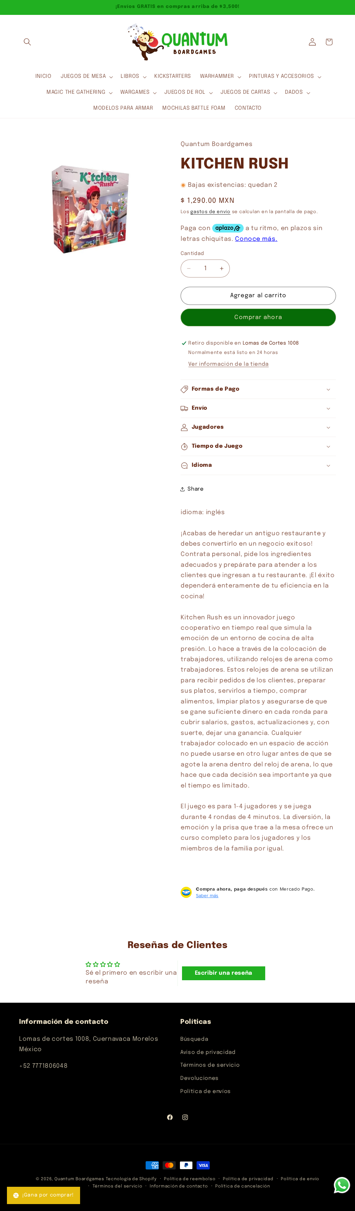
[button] (27, 42)
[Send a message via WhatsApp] (342, 1185)
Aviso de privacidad (208, 1052)
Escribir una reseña (224, 973)
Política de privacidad (248, 1179)
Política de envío (300, 1179)
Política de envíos (205, 1091)
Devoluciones (199, 1078)
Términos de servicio (210, 1065)
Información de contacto (179, 1186)
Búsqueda (194, 1039)
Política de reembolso (189, 1179)
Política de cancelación (242, 1186)
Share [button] (196, 489)
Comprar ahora (258, 317)
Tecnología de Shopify (131, 1179)
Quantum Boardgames (79, 1179)
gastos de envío (210, 212)
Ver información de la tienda (228, 364)
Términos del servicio (117, 1186)
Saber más (207, 895)
